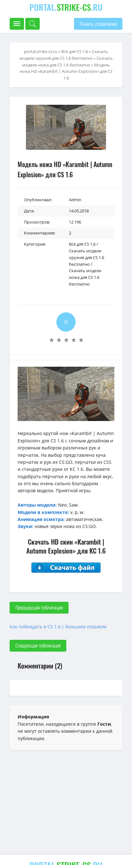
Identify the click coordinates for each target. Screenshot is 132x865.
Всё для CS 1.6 (82, 244)
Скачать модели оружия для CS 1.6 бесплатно (86, 257)
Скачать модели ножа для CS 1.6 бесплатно (85, 277)
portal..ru (66, 7)
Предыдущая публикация (39, 607)
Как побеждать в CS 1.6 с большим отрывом (58, 627)
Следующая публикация (38, 645)
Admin (75, 200)
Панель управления (98, 24)
